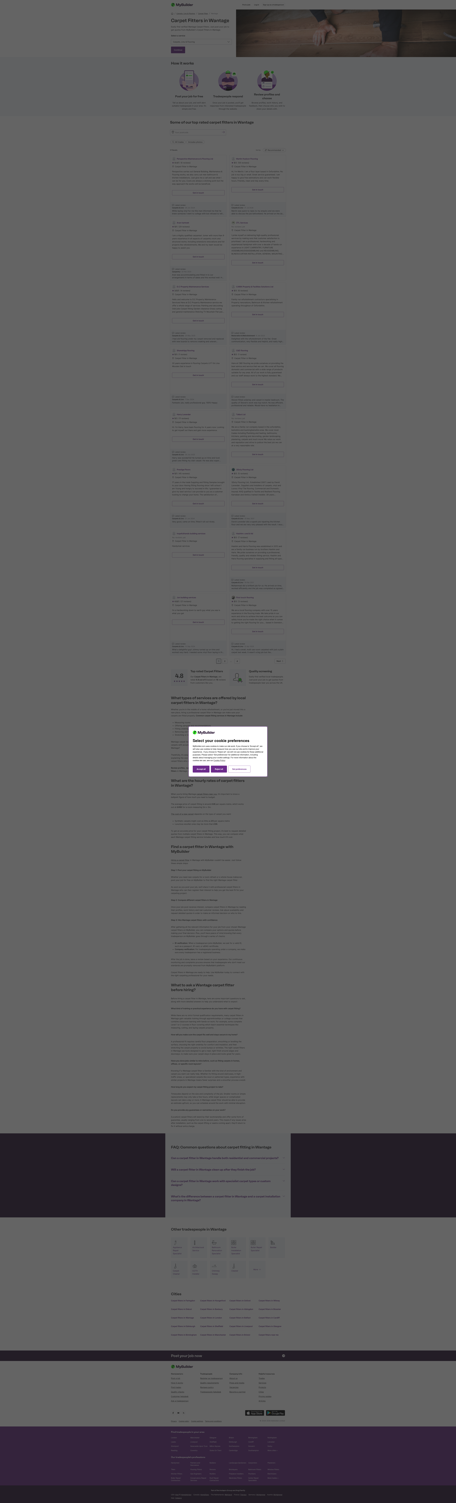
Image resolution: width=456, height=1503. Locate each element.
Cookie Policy (219, 760)
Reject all (219, 769)
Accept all (201, 769)
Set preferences (239, 769)
